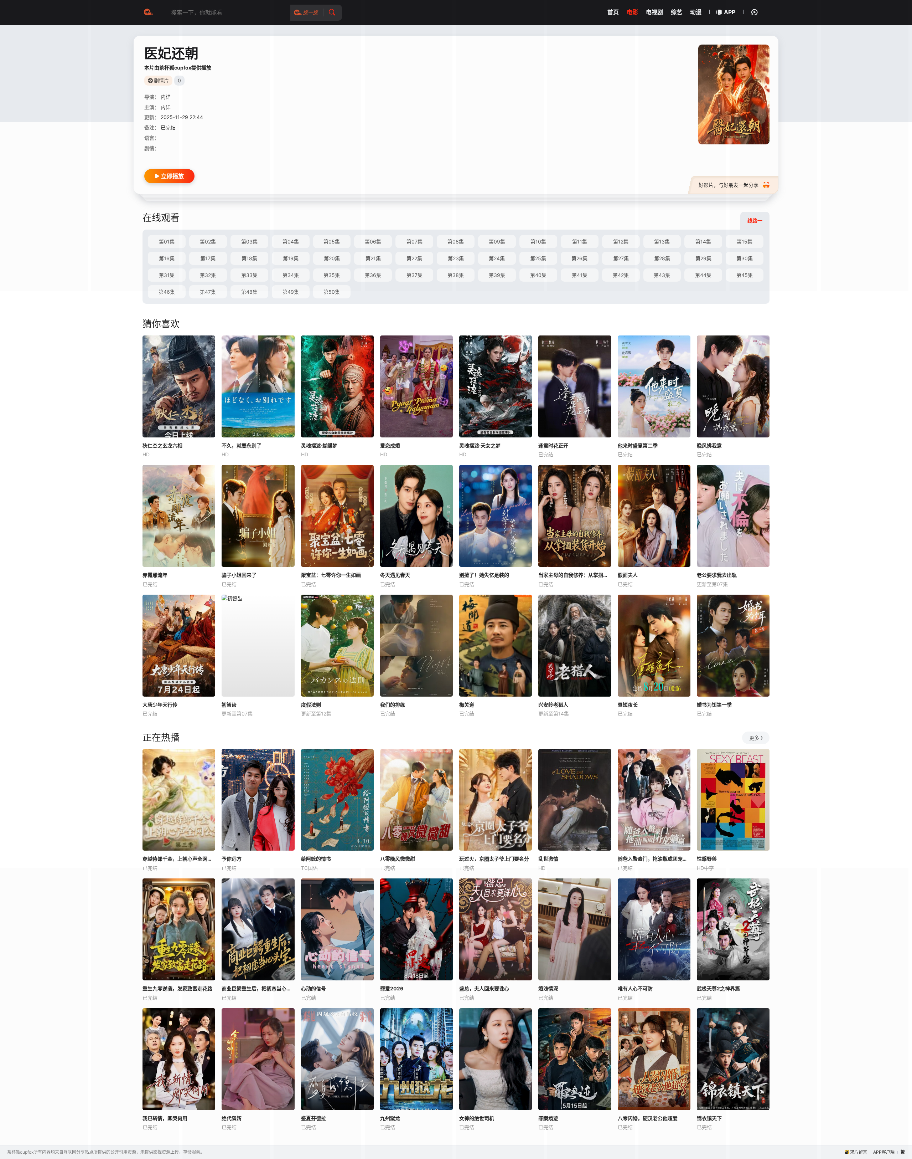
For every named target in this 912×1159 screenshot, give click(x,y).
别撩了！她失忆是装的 (484, 575)
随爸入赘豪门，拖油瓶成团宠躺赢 (654, 859)
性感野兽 (707, 859)
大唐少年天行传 (159, 705)
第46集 (167, 292)
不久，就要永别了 (241, 445)
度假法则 (311, 705)
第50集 (331, 292)
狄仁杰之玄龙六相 (162, 445)
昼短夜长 (628, 705)
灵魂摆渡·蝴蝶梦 (319, 445)
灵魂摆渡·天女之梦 (480, 445)
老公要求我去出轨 (717, 575)
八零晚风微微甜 (397, 859)
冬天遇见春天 (395, 575)
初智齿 (229, 705)
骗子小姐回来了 (239, 575)
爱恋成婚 (390, 445)
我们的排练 (392, 705)
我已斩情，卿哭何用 (164, 1118)
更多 (754, 738)
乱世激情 (548, 859)
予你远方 (232, 859)
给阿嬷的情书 (316, 859)
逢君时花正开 (553, 445)
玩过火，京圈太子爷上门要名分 (494, 859)
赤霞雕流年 (154, 575)
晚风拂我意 (709, 445)
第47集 (208, 292)
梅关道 (466, 705)
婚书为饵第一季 (714, 705)
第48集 (249, 292)
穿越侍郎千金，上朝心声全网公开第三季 (178, 859)
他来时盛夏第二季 (638, 445)
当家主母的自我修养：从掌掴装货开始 (574, 575)
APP (729, 12)
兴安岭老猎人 (553, 705)
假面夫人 (628, 575)
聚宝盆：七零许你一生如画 (331, 575)
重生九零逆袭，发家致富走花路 (177, 988)
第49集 (291, 292)
